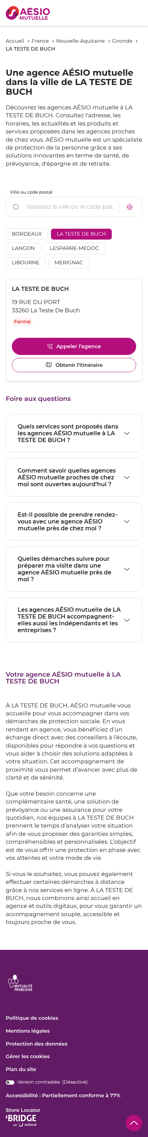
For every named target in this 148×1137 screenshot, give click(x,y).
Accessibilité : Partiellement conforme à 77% (63, 1095)
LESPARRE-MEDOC (74, 248)
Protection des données (37, 1044)
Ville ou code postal (31, 192)
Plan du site (21, 1069)
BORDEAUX (27, 234)
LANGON (23, 248)
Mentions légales (28, 1031)
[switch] (47, 1082)
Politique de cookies (32, 1018)
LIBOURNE (26, 262)
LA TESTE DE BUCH (81, 234)
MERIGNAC (69, 262)
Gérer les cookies (28, 1056)
